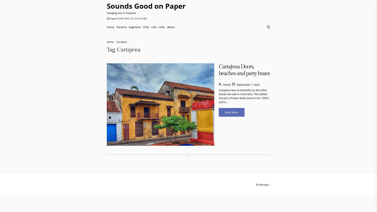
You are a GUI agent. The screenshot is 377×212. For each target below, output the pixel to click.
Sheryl (227, 84)
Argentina (135, 27)
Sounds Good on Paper (146, 6)
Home (110, 27)
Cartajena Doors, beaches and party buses (244, 70)
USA (153, 27)
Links (162, 27)
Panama (121, 27)
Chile (146, 27)
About (171, 27)
